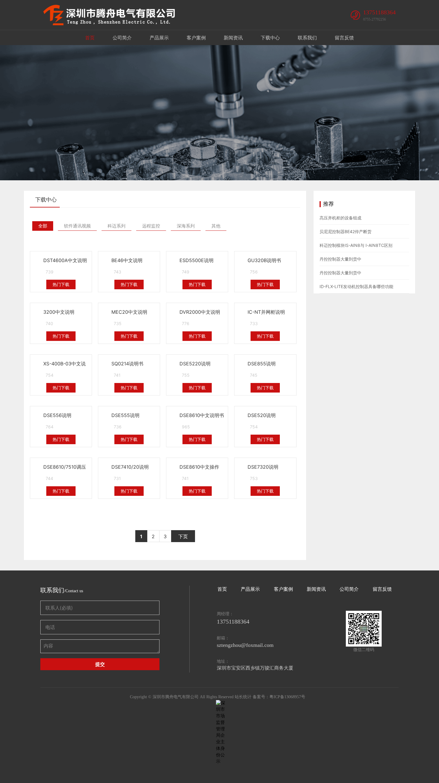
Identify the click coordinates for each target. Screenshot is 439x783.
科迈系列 (116, 226)
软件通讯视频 (77, 226)
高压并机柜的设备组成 (340, 217)
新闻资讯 (233, 38)
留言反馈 (344, 38)
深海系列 (186, 226)
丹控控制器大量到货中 (340, 258)
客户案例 (196, 38)
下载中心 (270, 38)
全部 (42, 226)
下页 (183, 536)
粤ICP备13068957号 (287, 697)
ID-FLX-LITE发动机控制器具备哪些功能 (356, 286)
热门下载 (61, 284)
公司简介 (122, 38)
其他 (215, 226)
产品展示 (159, 38)
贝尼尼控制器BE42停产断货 (346, 231)
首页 (90, 38)
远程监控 (151, 226)
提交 (100, 664)
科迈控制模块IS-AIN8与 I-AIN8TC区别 (356, 245)
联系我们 (307, 38)
